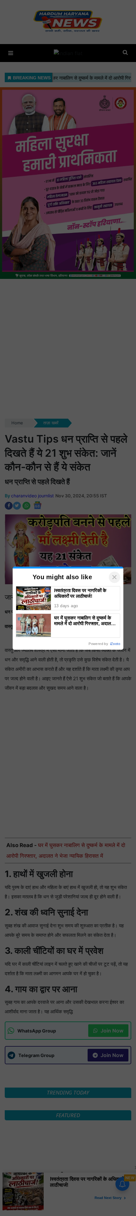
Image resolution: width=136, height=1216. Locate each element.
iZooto (115, 644)
